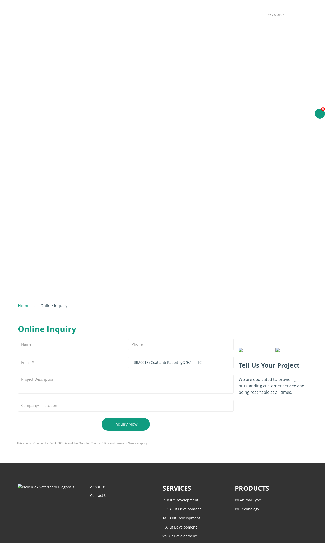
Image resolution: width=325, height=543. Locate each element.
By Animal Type (248, 499)
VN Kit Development (179, 536)
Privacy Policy (99, 443)
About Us (237, 14)
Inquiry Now (125, 424)
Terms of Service (127, 443)
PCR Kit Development (180, 499)
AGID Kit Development (181, 518)
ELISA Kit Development (181, 509)
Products (151, 14)
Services (178, 14)
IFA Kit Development (179, 527)
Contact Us (207, 14)
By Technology (247, 509)
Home (127, 14)
